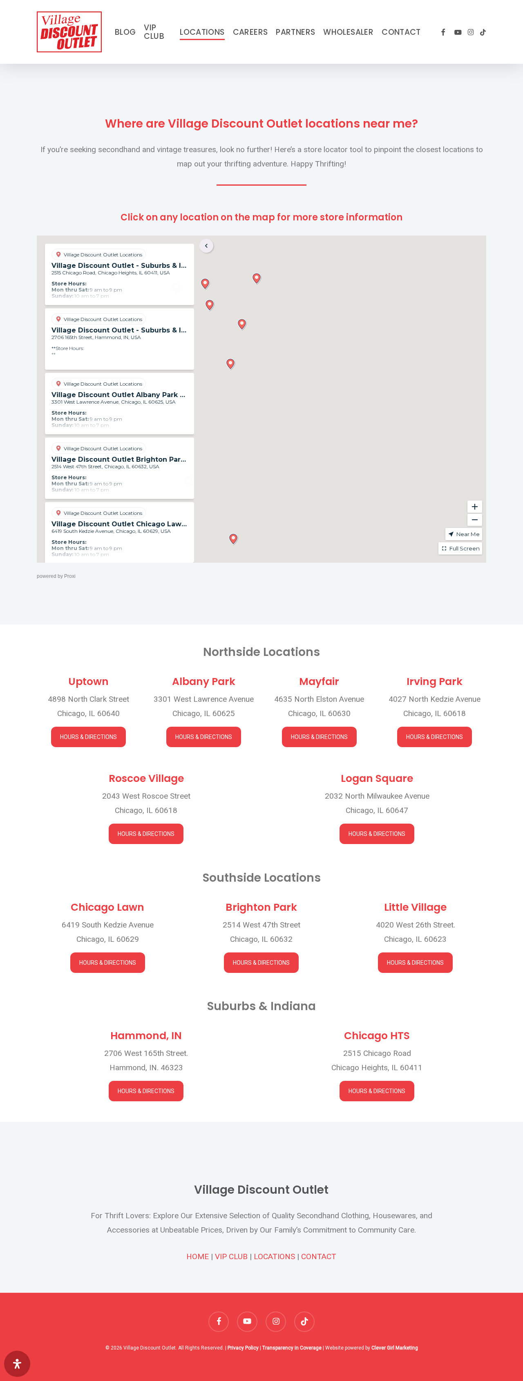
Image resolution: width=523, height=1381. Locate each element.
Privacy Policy (243, 1348)
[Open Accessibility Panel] (17, 1364)
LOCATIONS (274, 1256)
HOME (197, 1256)
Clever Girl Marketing (394, 1348)
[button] (88, 737)
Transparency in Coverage (292, 1348)
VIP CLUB (231, 1256)
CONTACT (318, 1256)
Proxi (70, 576)
